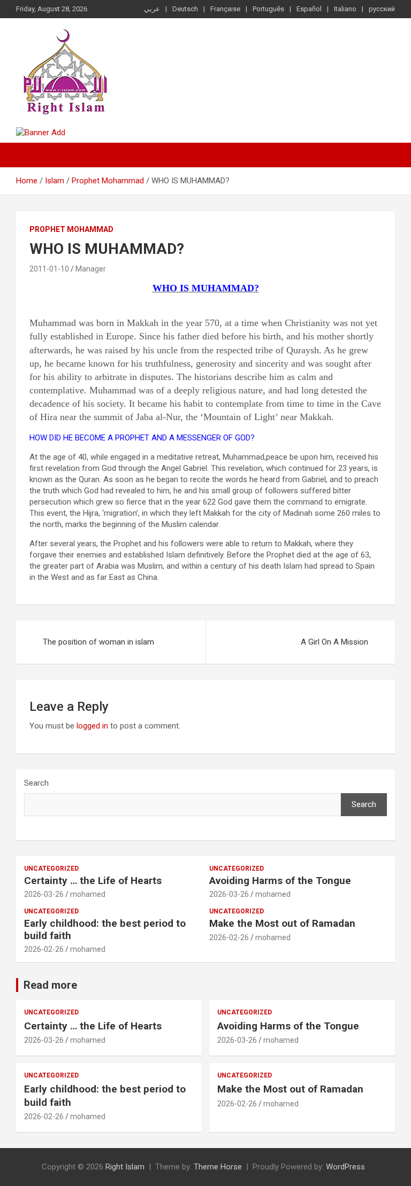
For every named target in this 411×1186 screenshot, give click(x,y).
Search (36, 783)
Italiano (345, 9)
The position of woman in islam (98, 642)
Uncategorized (51, 868)
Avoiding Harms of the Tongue (280, 880)
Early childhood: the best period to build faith (105, 929)
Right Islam (124, 1167)
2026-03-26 (44, 894)
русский (382, 9)
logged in (92, 726)
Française (225, 9)
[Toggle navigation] (29, 155)
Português (268, 9)
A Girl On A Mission (334, 642)
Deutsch (185, 9)
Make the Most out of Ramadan (282, 923)
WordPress (345, 1167)
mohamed (87, 894)
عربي (152, 9)
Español (309, 9)
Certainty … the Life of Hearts (93, 880)
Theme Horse (218, 1167)
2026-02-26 (44, 949)
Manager (90, 269)
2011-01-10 (49, 269)
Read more (50, 985)
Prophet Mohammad (71, 229)
